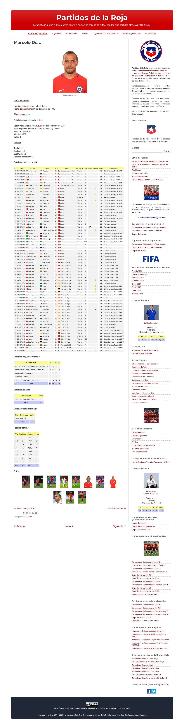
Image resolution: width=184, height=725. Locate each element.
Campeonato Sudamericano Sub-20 (146, 581)
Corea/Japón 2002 (139, 274)
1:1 (56, 174)
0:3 (56, 292)
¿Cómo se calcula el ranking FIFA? (145, 350)
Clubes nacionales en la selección (145, 364)
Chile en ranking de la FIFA (142, 353)
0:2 (56, 239)
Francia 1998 (137, 271)
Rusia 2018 (136, 287)
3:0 (56, 180)
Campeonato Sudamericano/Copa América (149, 227)
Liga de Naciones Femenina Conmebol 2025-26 (151, 462)
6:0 (56, 209)
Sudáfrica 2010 (138, 281)
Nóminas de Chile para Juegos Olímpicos (148, 631)
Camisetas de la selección (142, 373)
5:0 (56, 257)
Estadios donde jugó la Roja (143, 393)
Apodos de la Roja (139, 367)
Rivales (85, 33)
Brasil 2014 (136, 284)
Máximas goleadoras (140, 448)
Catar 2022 (136, 290)
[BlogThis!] (27, 513)
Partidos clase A (138, 432)
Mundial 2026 (137, 293)
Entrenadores (71, 33)
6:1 (56, 351)
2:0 (56, 183)
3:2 (56, 227)
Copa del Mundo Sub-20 (141, 588)
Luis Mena (152, 491)
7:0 (56, 307)
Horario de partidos (139, 390)
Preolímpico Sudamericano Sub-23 (145, 594)
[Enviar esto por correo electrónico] (24, 513)
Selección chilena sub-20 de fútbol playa (148, 662)
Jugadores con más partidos (105, 33)
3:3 (56, 268)
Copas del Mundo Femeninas (143, 526)
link (141, 91)
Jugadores (56, 33)
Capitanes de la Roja (140, 380)
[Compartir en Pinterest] (36, 513)
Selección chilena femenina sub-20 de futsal (149, 678)
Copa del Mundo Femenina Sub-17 (145, 578)
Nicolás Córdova (152, 323)
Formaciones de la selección (143, 377)
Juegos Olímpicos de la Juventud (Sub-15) (149, 565)
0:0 (56, 245)
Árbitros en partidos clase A (143, 396)
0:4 (56, 171)
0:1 (56, 298)
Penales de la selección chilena (144, 399)
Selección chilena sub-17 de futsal (145, 671)
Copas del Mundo (139, 234)
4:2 (56, 304)
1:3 (56, 189)
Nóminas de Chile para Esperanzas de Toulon (149, 648)
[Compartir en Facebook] (33, 513)
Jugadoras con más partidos (143, 445)
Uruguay (38, 126)
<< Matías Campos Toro (24, 508)
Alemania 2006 (138, 277)
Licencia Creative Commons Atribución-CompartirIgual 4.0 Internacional (101, 708)
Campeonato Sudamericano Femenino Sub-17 (150, 572)
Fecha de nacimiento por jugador (145, 370)
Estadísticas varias (139, 402)
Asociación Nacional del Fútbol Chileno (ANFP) (150, 161)
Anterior (21, 526)
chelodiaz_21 (22, 114)
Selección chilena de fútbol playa (145, 658)
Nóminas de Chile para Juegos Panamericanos (150, 640)
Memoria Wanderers (140, 176)
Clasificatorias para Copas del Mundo (147, 231)
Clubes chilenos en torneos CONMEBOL (147, 180)
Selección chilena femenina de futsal (146, 675)
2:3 (56, 327)
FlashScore (136, 170)
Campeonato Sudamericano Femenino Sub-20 (150, 585)
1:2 (56, 195)
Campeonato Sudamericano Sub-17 (146, 568)
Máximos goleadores (131, 33)
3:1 (56, 177)
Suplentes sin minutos (141, 386)
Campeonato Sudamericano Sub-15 (146, 562)
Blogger (143, 715)
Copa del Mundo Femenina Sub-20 (145, 591)
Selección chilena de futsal (142, 665)
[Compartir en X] (30, 513)
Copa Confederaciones (141, 530)
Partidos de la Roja (92, 17)
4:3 (56, 289)
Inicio (68, 526)
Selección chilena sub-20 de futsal (145, 668)
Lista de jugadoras (139, 435)
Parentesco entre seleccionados (145, 383)
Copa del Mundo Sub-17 (141, 575)
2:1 (56, 197)
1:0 (56, 248)
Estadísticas (150, 33)
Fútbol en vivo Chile (139, 173)
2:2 (56, 215)
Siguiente (118, 526)
